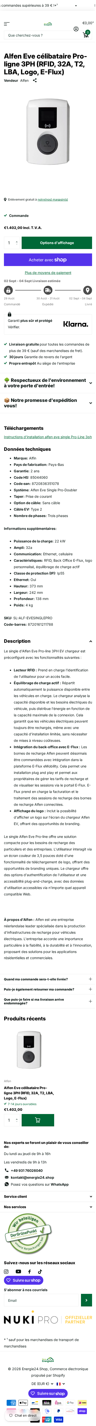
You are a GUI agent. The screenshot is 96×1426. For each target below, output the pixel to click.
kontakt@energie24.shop (32, 1192)
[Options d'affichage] (38, 1134)
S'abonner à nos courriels (26, 1304)
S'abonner (82, 1314)
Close (46, 1211)
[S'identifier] (76, 29)
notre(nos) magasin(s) (53, 199)
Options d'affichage (57, 243)
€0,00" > (87, 27)
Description (17, 643)
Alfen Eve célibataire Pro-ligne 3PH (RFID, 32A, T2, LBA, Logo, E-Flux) (29, 1107)
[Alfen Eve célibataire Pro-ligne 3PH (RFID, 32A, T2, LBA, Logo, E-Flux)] (29, 1064)
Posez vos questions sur (40, 1199)
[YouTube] (18, 1286)
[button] (18, 238)
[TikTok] (40, 1286)
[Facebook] (29, 1286)
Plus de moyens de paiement (48, 272)
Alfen (24, 80)
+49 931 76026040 (27, 1185)
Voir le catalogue (7, 24)
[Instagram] (6, 1286)
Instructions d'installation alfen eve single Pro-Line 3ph (48, 438)
